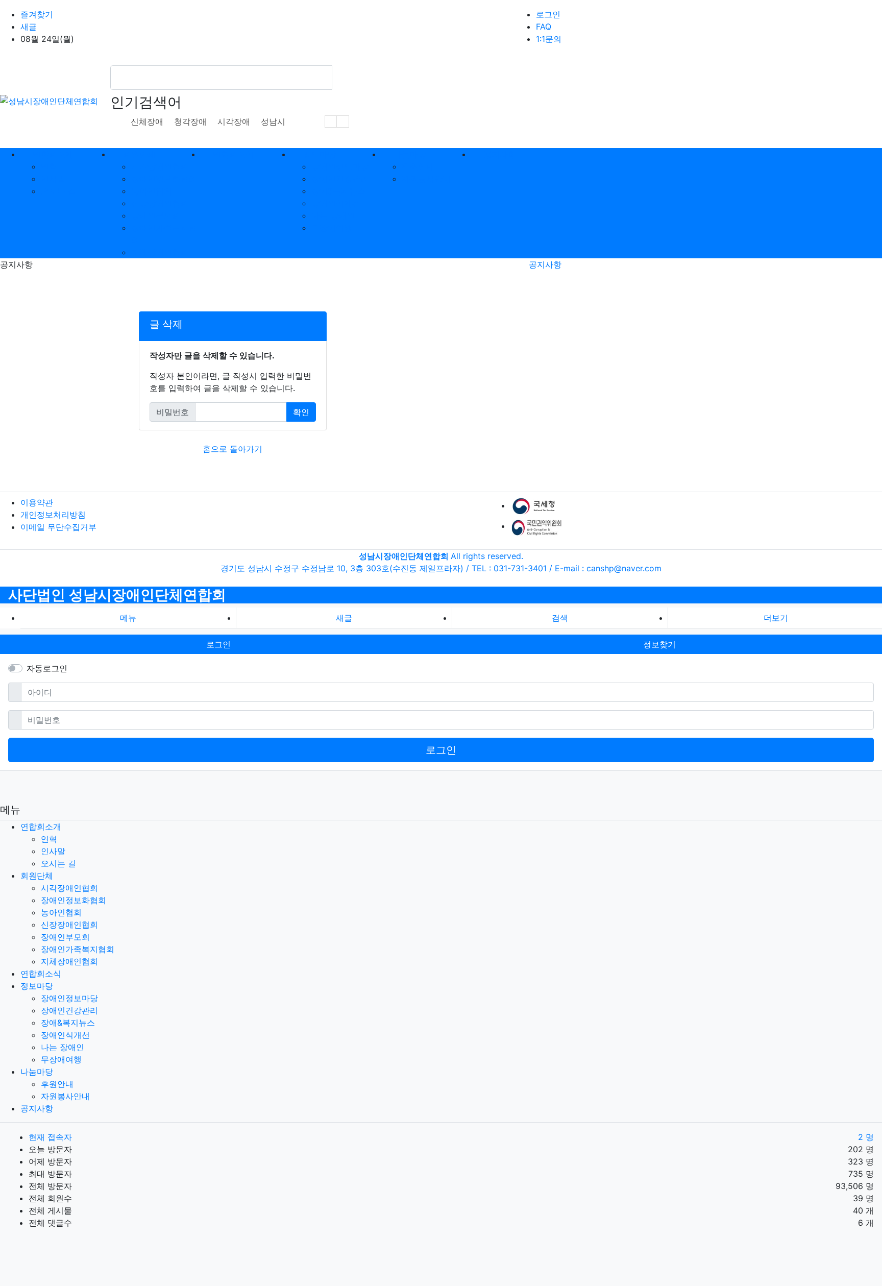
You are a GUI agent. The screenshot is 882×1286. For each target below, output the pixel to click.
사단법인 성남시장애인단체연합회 (117, 594)
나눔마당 (36, 1071)
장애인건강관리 (340, 179)
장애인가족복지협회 (77, 949)
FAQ (543, 26)
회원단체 (36, 875)
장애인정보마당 (340, 166)
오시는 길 (58, 191)
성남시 (273, 121)
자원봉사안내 (426, 179)
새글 (28, 26)
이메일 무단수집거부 (58, 527)
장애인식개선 (335, 203)
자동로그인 (47, 668)
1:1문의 (548, 39)
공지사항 (545, 264)
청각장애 (190, 121)
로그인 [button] (218, 644)
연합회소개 (40, 826)
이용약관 (36, 502)
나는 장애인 (333, 215)
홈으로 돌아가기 (232, 449)
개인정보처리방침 (53, 514)
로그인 (548, 14)
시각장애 (233, 121)
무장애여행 (331, 228)
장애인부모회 (155, 215)
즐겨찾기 (36, 14)
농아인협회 (151, 191)
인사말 (53, 179)
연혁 (49, 166)
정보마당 (36, 986)
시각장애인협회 (159, 166)
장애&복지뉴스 (338, 191)
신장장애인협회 (159, 203)
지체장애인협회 (159, 252)
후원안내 (418, 166)
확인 (301, 412)
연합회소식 (40, 973)
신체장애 (147, 121)
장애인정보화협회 (164, 179)
